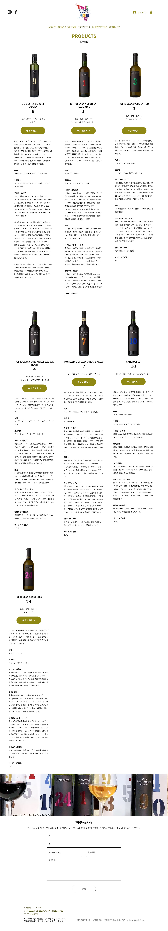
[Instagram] (9, 12)
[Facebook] (15, 12)
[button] (151, 12)
